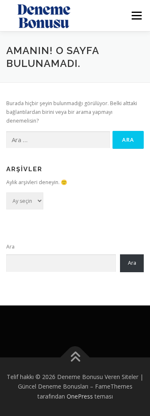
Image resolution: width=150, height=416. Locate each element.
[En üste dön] (75, 357)
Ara (10, 246)
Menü (136, 15)
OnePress (80, 396)
